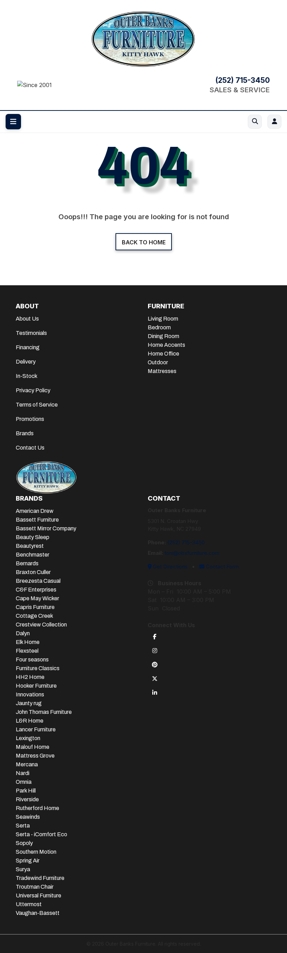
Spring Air (28, 861)
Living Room (163, 319)
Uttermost (29, 904)
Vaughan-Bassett (37, 913)
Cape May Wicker (37, 598)
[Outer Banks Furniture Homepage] (143, 38)
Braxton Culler (33, 572)
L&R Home (29, 721)
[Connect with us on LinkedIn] (155, 692)
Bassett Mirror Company (46, 528)
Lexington (28, 738)
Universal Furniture (38, 895)
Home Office (163, 354)
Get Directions (170, 566)
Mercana (27, 764)
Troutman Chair (35, 887)
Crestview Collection (41, 625)
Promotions (30, 419)
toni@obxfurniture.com (191, 553)
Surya (23, 869)
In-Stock (26, 376)
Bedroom (159, 327)
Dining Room (163, 336)
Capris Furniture (35, 607)
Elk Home (28, 642)
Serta (23, 826)
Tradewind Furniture (40, 878)
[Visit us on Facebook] (155, 636)
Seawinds (28, 817)
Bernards (27, 563)
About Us (27, 319)
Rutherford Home (37, 808)
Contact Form (221, 566)
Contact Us (30, 448)
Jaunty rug (29, 703)
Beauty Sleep (32, 537)
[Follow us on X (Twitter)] (155, 678)
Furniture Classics (37, 668)
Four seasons (32, 659)
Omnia (23, 782)
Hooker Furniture (36, 686)
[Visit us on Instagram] (155, 650)
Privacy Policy (33, 390)
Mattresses (162, 371)
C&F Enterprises (36, 590)
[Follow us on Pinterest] (155, 664)
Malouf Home (32, 747)
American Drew (35, 511)
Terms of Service (37, 405)
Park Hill (26, 791)
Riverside (27, 799)
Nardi (22, 773)
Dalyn (23, 633)
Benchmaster (32, 555)
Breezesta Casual (38, 581)
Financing (28, 347)
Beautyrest (30, 546)
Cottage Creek (34, 616)
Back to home (144, 242)
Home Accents (166, 345)
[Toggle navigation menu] (13, 121)
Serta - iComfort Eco (41, 834)
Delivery (26, 362)
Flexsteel (27, 651)
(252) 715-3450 (242, 80)
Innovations (30, 694)
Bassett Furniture (37, 520)
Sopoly (24, 843)
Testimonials (31, 333)
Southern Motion (36, 852)
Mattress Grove (35, 756)
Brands (25, 433)
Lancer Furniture (36, 729)
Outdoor (158, 362)
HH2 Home (30, 677)
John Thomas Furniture (44, 712)
